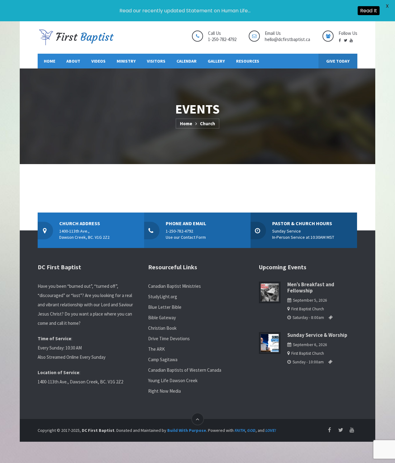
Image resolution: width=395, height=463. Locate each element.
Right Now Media (164, 391)
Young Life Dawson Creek (173, 380)
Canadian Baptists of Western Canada (184, 370)
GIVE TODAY (338, 61)
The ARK (156, 349)
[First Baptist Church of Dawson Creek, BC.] (76, 37)
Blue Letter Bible (164, 307)
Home (186, 123)
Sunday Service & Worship (317, 335)
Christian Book (162, 328)
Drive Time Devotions (169, 338)
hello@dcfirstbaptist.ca (287, 39)
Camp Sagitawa (162, 359)
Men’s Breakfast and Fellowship (310, 287)
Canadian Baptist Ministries (174, 286)
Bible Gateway (162, 317)
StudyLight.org (162, 297)
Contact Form (193, 237)
